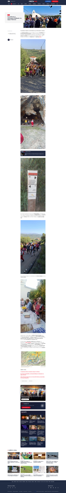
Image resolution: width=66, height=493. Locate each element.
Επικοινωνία (29, 491)
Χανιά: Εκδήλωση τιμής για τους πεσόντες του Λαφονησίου (38, 475)
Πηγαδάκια (23, 481)
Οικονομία (20, 481)
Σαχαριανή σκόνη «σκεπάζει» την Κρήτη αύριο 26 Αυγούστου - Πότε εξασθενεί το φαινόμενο (24, 444)
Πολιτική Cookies (10, 491)
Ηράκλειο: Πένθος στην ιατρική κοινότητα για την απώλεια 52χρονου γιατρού (41, 422)
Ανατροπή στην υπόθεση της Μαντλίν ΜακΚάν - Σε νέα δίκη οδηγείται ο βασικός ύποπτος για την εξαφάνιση (32, 432)
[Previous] (22, 393)
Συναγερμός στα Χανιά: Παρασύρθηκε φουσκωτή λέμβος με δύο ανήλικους (32, 443)
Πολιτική (18, 481)
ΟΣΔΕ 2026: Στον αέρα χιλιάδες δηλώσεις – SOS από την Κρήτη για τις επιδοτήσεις (27, 476)
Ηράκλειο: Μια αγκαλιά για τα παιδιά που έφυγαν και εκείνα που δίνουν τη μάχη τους (52, 476)
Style (43, 481)
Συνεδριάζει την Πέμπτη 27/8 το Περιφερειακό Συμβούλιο (38, 462)
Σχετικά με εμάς (25, 491)
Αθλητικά (33, 481)
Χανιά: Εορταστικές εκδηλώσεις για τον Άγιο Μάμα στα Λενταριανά (13, 475)
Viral (41, 481)
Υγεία (45, 481)
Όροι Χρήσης (20, 491)
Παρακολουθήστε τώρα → (26, 407)
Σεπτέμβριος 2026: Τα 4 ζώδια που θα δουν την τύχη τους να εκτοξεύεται (24, 432)
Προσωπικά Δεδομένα (15, 491)
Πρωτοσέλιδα (52, 481)
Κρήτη (12, 481)
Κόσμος (27, 481)
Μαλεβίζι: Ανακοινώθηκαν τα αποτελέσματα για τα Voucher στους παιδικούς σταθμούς (26, 462)
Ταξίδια (36, 481)
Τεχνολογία (38, 481)
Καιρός (47, 481)
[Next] (44, 393)
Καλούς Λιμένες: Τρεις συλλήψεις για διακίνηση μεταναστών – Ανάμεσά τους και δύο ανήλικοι (52, 462)
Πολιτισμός (29, 481)
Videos (49, 481)
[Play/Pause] (33, 393)
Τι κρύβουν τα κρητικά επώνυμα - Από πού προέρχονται (32, 422)
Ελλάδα (15, 481)
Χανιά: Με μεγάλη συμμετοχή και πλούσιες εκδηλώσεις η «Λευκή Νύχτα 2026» (14, 462)
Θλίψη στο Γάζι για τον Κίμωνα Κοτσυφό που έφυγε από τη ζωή (34, 154)
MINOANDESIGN (56, 491)
